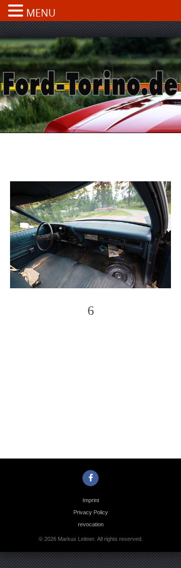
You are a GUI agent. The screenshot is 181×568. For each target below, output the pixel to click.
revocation (91, 524)
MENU (41, 13)
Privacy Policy (90, 512)
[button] (17, 12)
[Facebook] (90, 478)
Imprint (90, 500)
